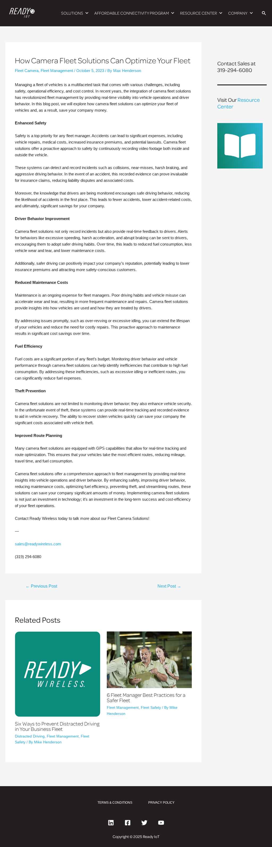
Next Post (169, 586)
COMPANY (238, 13)
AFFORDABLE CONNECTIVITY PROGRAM (131, 13)
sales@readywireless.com (38, 544)
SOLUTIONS (72, 13)
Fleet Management (57, 70)
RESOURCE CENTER (198, 13)
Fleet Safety (151, 707)
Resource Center (238, 103)
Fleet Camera (27, 70)
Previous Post (41, 586)
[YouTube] (161, 823)
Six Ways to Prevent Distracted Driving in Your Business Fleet (57, 726)
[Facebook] (128, 823)
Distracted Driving (30, 736)
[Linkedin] (111, 823)
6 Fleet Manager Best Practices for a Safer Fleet (146, 697)
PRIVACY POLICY (161, 802)
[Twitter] (144, 823)
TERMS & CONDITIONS (114, 802)
